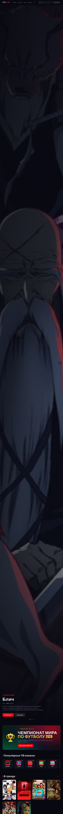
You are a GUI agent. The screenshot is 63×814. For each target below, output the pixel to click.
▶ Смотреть (8, 715)
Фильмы (15, 2)
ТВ (34, 2)
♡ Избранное (56, 2)
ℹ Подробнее (20, 715)
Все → (59, 755)
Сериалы (20, 2)
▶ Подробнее (9, 797)
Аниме (25, 2)
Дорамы (30, 2)
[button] (31, 737)
